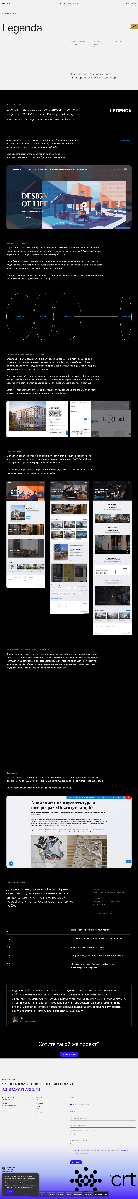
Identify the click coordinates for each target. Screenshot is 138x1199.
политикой (124, 1150)
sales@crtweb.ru (21, 1089)
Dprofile (38, 1106)
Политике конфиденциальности (24, 1187)
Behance (39, 1109)
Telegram (39, 1097)
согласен (78, 1150)
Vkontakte (39, 1104)
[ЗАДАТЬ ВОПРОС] (131, 3)
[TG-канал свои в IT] (129, 5)
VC (37, 1100)
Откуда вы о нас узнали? (79, 1140)
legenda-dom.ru (125, 141)
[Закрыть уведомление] (37, 1175)
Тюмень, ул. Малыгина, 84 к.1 (9, 1104)
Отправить (76, 1162)
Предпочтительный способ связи (83, 1131)
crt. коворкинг (40, 1112)
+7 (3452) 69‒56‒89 (8, 1097)
